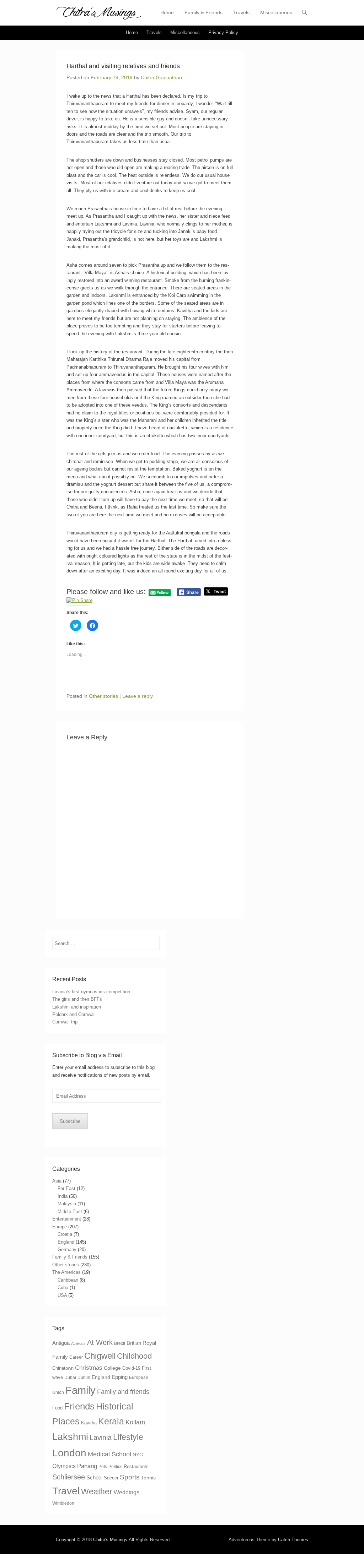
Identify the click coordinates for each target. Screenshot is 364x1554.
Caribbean (68, 1280)
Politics (115, 1466)
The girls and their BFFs (77, 999)
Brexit (119, 1343)
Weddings (126, 1492)
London (69, 1452)
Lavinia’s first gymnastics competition (91, 991)
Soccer (111, 1477)
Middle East (70, 1211)
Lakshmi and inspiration (76, 1007)
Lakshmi (70, 1436)
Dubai (70, 1377)
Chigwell (100, 1355)
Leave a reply (137, 696)
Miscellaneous (276, 12)
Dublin (83, 1377)
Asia (56, 1181)
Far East (66, 1188)
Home (167, 12)
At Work (100, 1342)
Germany (67, 1249)
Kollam (135, 1422)
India (63, 1196)
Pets (102, 1466)
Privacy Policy (223, 32)
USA (62, 1295)
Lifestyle (128, 1437)
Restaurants (136, 1466)
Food (57, 1408)
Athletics (78, 1343)
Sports (130, 1477)
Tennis (148, 1477)
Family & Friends (203, 12)
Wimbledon (63, 1503)
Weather (96, 1491)
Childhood (134, 1356)
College (112, 1368)
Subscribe (70, 1121)
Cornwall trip (64, 1022)
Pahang (87, 1466)
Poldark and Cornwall (74, 1014)
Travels (241, 12)
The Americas (66, 1272)
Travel (66, 1490)
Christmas (88, 1367)
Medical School (109, 1454)
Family (80, 1390)
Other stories (103, 696)
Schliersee (68, 1477)
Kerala (111, 1421)
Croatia (65, 1234)
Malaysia (67, 1203)
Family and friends (123, 1391)
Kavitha (89, 1422)
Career (76, 1357)
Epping (120, 1377)
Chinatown (63, 1368)
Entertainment (66, 1219)
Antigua (61, 1343)
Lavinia (101, 1437)
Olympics (64, 1466)
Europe (59, 1226)
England (66, 1242)
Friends (79, 1406)
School (94, 1477)
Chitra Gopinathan (161, 77)
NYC (138, 1454)
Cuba (63, 1287)
